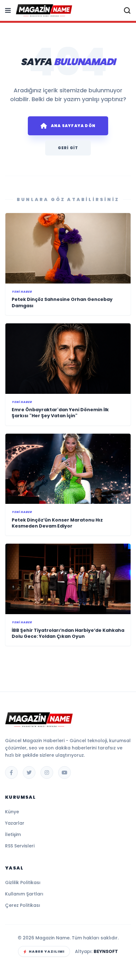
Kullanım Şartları (24, 894)
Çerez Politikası (22, 905)
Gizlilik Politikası (22, 882)
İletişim (13, 834)
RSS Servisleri (19, 846)
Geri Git (68, 147)
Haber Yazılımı (47, 951)
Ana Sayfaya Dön (73, 125)
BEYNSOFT (106, 951)
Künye (12, 812)
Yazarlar (14, 823)
